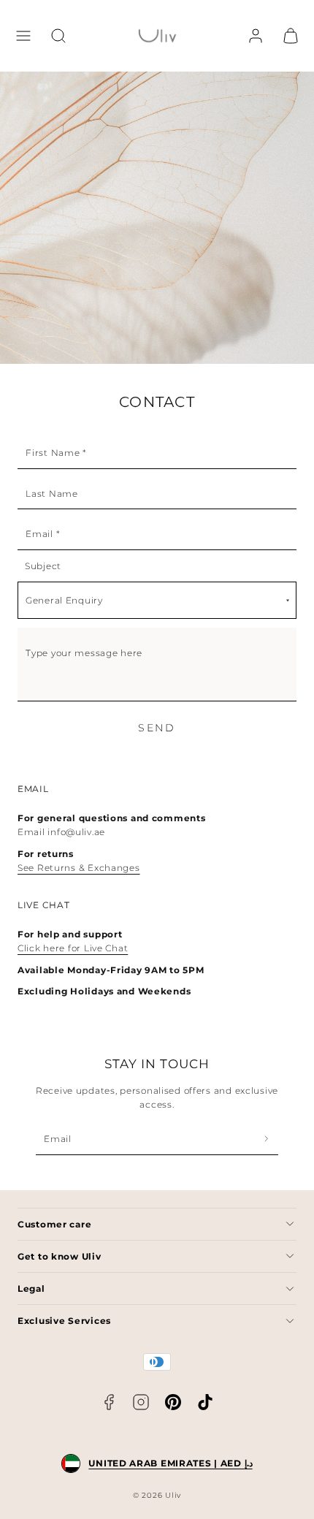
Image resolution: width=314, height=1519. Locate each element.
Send (157, 727)
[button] (23, 35)
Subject (43, 565)
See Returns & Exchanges (79, 867)
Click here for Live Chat (73, 948)
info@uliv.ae (76, 831)
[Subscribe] (266, 1139)
